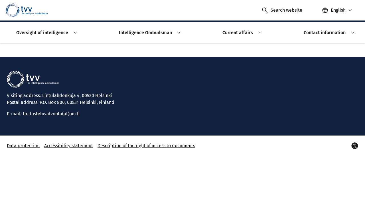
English (338, 10)
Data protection (23, 145)
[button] (74, 32)
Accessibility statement (68, 145)
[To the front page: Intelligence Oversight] (27, 10)
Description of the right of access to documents (146, 145)
